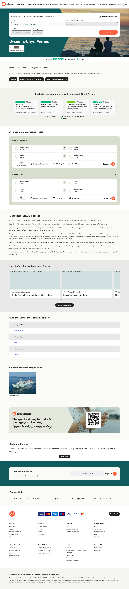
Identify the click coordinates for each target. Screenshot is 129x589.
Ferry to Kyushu (20, 337)
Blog (77, 4)
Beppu (16, 342)
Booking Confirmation (72, 531)
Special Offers (63, 4)
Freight (40, 531)
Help (95, 534)
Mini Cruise (41, 534)
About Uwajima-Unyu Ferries (57, 79)
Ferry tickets (13, 537)
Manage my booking (72, 529)
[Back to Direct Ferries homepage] (13, 4)
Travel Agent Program (44, 553)
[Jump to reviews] (64, 59)
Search (108, 32)
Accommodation (42, 526)
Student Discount (14, 555)
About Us (12, 547)
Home (11, 68)
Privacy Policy (70, 555)
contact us (110, 578)
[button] (64, 140)
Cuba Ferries (98, 547)
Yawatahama (18, 330)
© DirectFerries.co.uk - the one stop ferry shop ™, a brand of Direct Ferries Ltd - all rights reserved (34, 574)
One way (26, 16)
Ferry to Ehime (20, 325)
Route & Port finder (15, 531)
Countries (72, 4)
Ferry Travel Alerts (99, 537)
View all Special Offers (64, 305)
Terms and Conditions (72, 560)
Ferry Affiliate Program (44, 550)
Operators (55, 4)
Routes (13, 79)
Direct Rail (97, 550)
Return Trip (16, 16)
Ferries (40, 529)
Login (67, 526)
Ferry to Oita (19, 349)
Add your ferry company (45, 547)
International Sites (14, 550)
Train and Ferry (42, 537)
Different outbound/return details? (43, 16)
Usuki (16, 354)
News (11, 553)
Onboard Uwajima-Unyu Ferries (31, 79)
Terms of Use (70, 558)
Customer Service (99, 531)
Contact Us (97, 529)
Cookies (68, 547)
